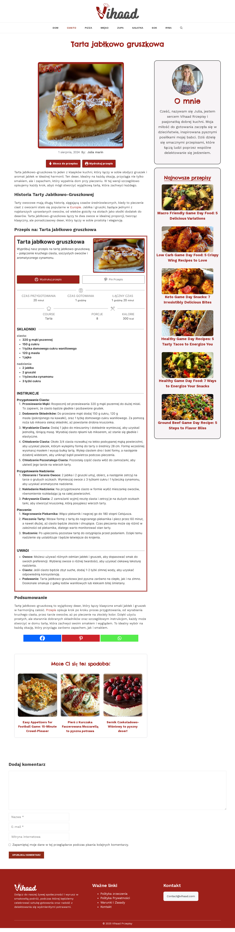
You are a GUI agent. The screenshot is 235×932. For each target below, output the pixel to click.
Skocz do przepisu (65, 163)
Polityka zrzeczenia (113, 893)
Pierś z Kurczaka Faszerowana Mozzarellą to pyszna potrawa (80, 726)
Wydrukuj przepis (100, 163)
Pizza (88, 27)
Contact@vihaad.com (181, 896)
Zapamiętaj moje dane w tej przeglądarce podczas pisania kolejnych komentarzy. (70, 844)
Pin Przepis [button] (115, 279)
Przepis (51, 610)
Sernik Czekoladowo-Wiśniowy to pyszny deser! (123, 726)
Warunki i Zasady (112, 902)
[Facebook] (42, 638)
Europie (75, 207)
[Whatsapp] (119, 638)
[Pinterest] (81, 638)
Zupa (120, 27)
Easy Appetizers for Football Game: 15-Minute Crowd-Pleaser (37, 726)
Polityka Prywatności (115, 898)
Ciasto (71, 27)
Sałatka (137, 27)
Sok (154, 27)
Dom (55, 27)
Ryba (168, 27)
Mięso (105, 27)
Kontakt (106, 907)
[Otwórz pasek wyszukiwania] (181, 28)
